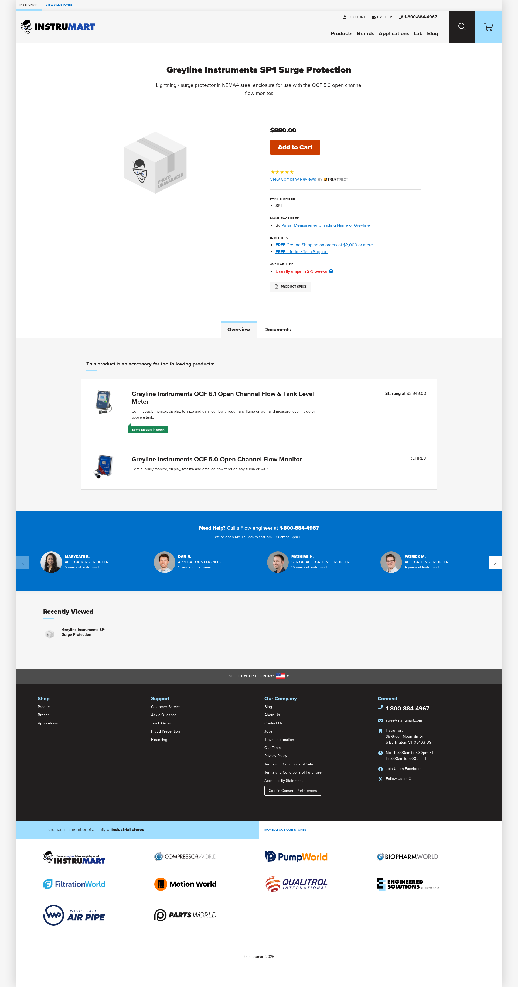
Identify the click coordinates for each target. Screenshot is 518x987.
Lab (418, 33)
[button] (382, 17)
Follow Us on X (398, 779)
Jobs (268, 731)
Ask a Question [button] (164, 715)
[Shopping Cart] (488, 27)
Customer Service (166, 707)
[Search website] (462, 27)
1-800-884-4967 (299, 528)
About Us (272, 715)
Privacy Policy (275, 756)
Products (342, 33)
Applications (394, 33)
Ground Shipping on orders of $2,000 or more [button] (324, 245)
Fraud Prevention (165, 731)
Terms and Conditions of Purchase (293, 772)
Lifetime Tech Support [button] (301, 251)
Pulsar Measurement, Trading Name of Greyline (325, 225)
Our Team (272, 748)
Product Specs (293, 286)
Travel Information (279, 739)
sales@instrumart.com (404, 720)
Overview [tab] (238, 330)
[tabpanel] (259, 424)
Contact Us (273, 723)
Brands (365, 33)
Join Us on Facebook (403, 769)
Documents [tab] (277, 330)
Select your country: (259, 676)
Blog (432, 33)
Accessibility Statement (283, 780)
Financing (159, 739)
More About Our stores (285, 829)
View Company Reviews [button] (305, 179)
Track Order (161, 723)
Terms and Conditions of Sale (288, 764)
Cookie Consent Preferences (293, 790)
